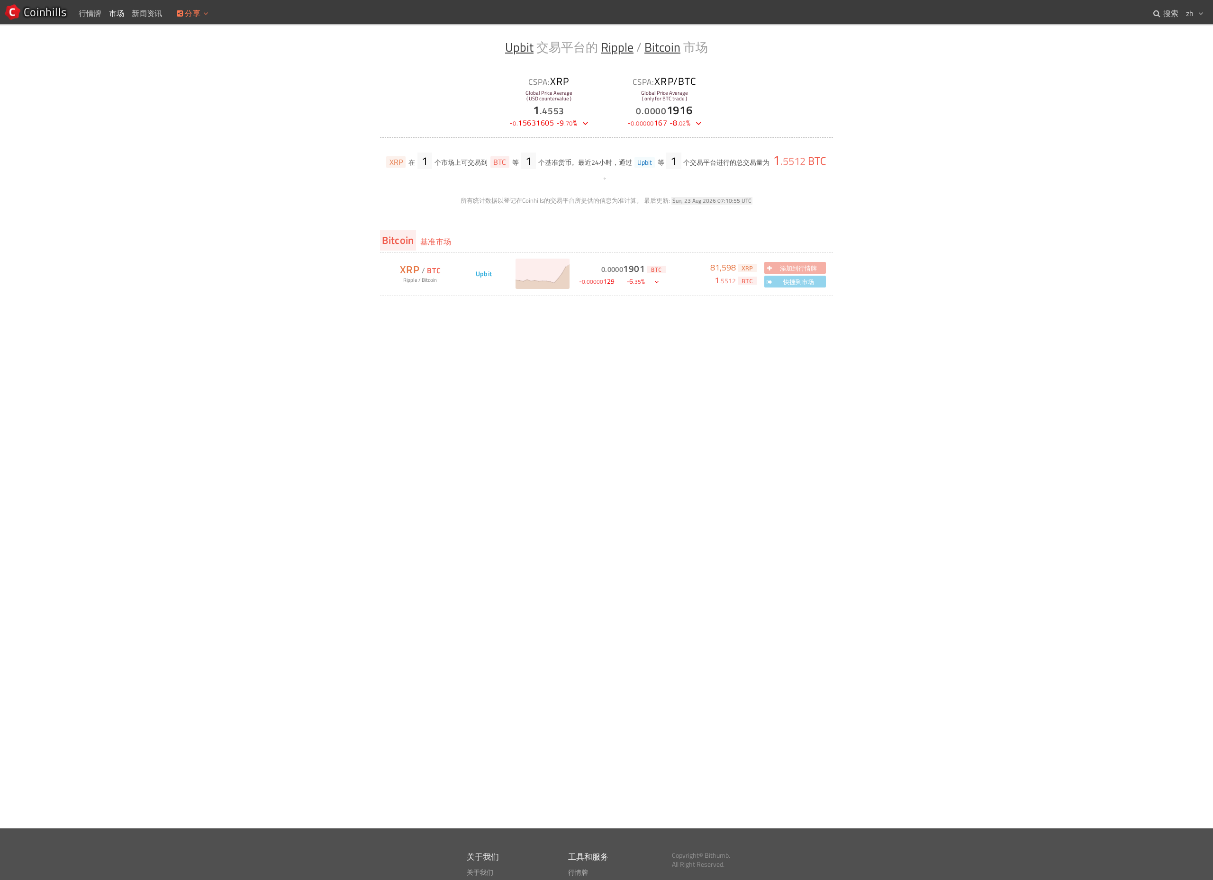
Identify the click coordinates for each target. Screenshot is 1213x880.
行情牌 (578, 872)
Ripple (617, 47)
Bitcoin (662, 47)
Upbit (519, 47)
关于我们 (480, 872)
